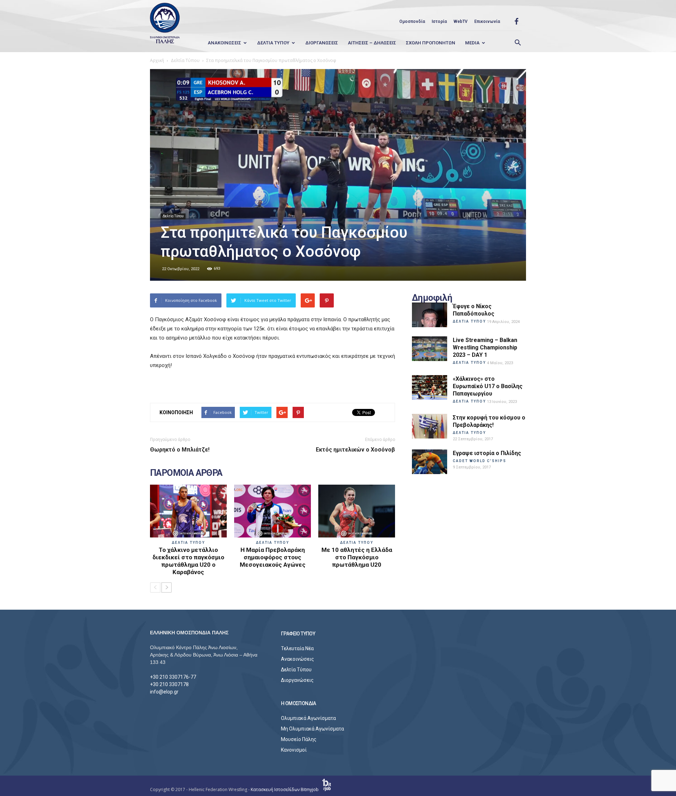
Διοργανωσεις (321, 42)
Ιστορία (439, 21)
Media (472, 42)
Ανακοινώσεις (297, 659)
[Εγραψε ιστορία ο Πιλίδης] (429, 461)
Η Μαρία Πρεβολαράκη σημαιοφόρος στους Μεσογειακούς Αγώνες (273, 557)
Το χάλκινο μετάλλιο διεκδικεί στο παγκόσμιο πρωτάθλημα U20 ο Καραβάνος (188, 561)
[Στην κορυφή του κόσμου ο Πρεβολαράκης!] (429, 426)
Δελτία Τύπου (173, 216)
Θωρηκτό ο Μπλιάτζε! (179, 449)
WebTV (460, 21)
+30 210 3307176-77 (173, 677)
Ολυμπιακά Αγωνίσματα (308, 718)
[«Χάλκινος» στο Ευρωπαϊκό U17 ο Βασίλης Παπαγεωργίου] (429, 387)
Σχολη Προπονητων (430, 42)
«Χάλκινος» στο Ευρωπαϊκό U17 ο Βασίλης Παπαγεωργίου (487, 386)
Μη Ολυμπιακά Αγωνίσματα (312, 729)
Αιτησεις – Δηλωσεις (372, 42)
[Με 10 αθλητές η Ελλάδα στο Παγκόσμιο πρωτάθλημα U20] (356, 511)
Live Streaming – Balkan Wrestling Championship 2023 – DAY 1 (485, 347)
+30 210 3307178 (169, 684)
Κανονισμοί (294, 750)
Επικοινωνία (487, 21)
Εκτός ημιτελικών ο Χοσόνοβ (355, 449)
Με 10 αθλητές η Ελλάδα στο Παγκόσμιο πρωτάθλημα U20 (356, 557)
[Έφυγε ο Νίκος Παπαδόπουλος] (429, 315)
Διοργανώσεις (297, 680)
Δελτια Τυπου (273, 42)
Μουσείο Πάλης (299, 739)
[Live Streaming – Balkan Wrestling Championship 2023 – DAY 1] (429, 348)
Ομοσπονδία (412, 21)
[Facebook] (516, 21)
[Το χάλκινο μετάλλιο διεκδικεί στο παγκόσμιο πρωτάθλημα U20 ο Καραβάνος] (188, 511)
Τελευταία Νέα (297, 648)
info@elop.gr (164, 692)
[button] (517, 43)
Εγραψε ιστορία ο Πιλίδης (487, 453)
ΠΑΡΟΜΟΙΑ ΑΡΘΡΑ (186, 473)
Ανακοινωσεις (224, 42)
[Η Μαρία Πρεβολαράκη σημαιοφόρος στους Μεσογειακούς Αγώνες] (272, 511)
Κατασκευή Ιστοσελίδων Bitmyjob (285, 789)
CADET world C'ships (479, 461)
